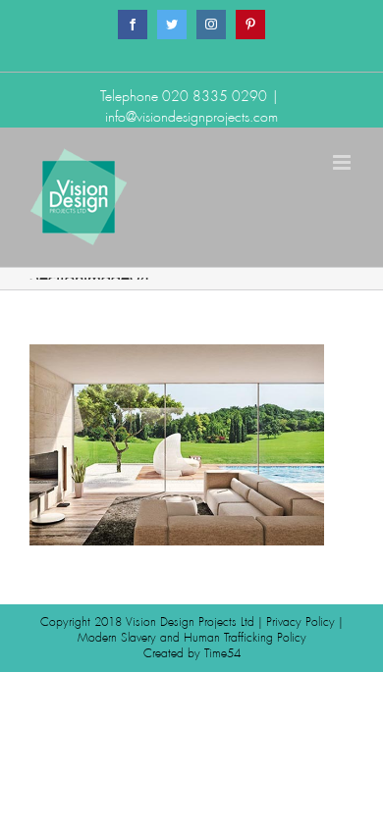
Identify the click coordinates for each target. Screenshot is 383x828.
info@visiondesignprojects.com (191, 117)
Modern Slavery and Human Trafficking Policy (192, 638)
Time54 (222, 653)
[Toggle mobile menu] (343, 162)
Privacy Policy (300, 622)
